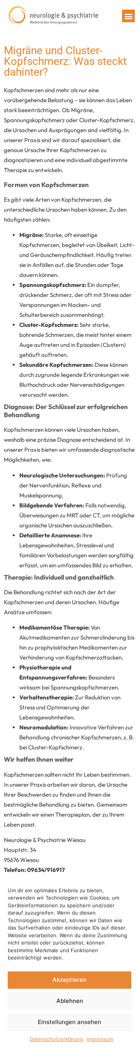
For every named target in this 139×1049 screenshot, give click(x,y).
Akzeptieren (69, 979)
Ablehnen (69, 1000)
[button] (128, 16)
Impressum (100, 1039)
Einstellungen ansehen (69, 1022)
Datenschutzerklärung (56, 1039)
